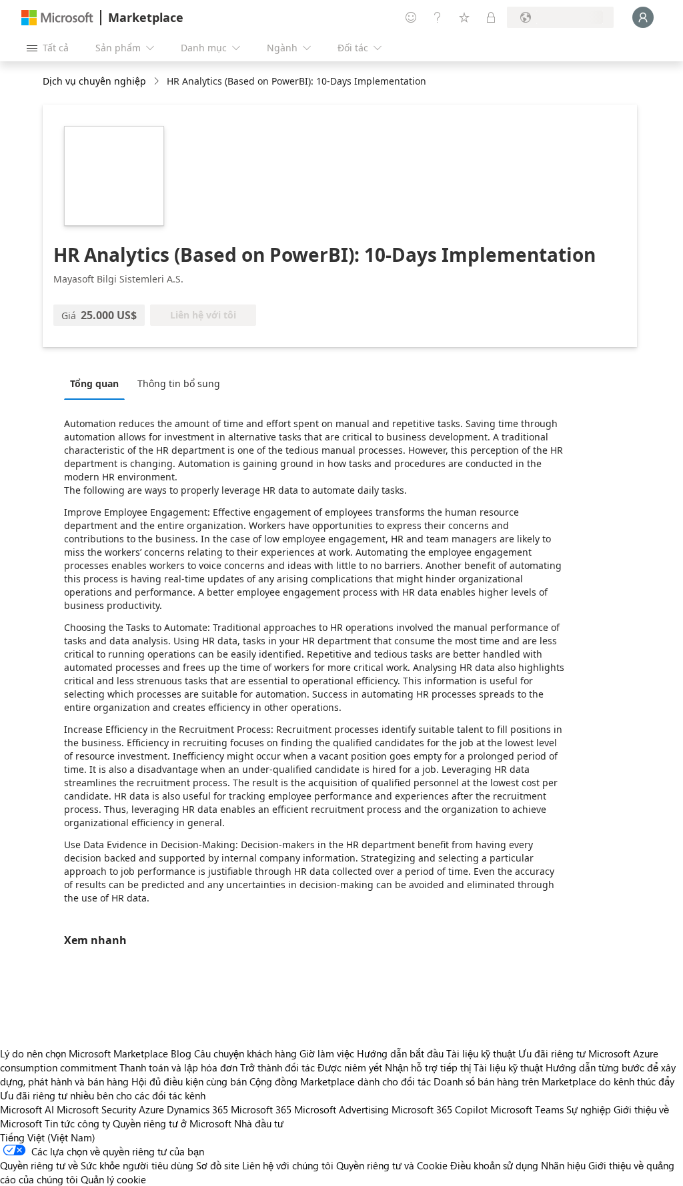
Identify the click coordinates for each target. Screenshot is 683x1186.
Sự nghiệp (588, 1109)
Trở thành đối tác (277, 1067)
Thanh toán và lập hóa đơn (178, 1067)
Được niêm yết (349, 1067)
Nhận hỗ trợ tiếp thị (428, 1067)
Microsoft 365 (261, 1109)
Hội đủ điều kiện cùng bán (189, 1081)
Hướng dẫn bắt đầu (400, 1053)
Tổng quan (94, 383)
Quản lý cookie (113, 1179)
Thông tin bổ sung (178, 383)
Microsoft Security (96, 1109)
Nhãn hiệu (563, 1165)
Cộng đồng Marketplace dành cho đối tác (340, 1081)
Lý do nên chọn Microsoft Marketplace (84, 1053)
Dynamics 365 (197, 1109)
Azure (151, 1109)
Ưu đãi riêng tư (552, 1053)
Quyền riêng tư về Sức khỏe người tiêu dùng (96, 1165)
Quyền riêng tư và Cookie (392, 1165)
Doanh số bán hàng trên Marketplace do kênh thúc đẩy (554, 1081)
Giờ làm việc (326, 1053)
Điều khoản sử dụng (494, 1165)
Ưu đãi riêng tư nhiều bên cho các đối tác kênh (102, 1095)
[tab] (97, 383)
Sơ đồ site (217, 1165)
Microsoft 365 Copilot (440, 1109)
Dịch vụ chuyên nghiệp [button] (94, 81)
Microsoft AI (27, 1109)
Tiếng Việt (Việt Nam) (47, 1137)
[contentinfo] (158, 82)
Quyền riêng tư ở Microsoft (172, 1123)
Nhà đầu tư (258, 1123)
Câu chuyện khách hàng (245, 1053)
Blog (181, 1053)
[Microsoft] (57, 17)
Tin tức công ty (77, 1123)
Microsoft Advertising (341, 1109)
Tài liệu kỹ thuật (481, 1053)
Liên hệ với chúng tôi (287, 1165)
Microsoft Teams (527, 1109)
